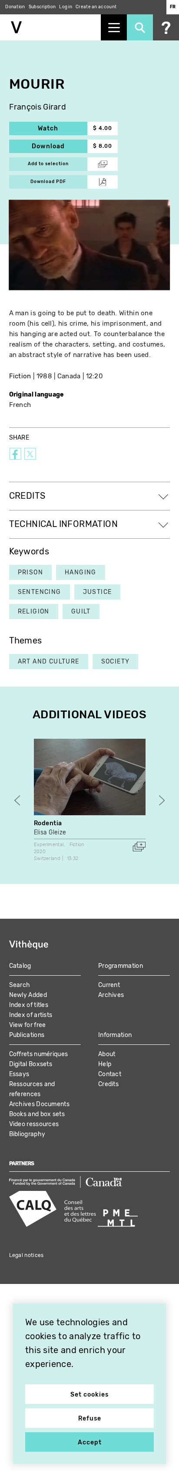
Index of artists (31, 1015)
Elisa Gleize (50, 832)
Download (59, 146)
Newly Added (28, 995)
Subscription (42, 7)
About (107, 1054)
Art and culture (49, 661)
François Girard (37, 107)
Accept (90, 1442)
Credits (108, 1084)
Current (109, 985)
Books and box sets (37, 1114)
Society (115, 661)
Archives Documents (39, 1104)
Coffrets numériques (38, 1054)
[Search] (140, 27)
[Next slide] (162, 800)
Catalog (20, 966)
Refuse (89, 1418)
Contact (109, 1074)
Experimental (49, 844)
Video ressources (34, 1124)
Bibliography (27, 1134)
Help (104, 1064)
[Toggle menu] (114, 27)
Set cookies (89, 1394)
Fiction (20, 376)
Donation (15, 7)
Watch (62, 128)
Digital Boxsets (31, 1064)
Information (115, 1035)
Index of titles (29, 1005)
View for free (27, 1025)
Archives (111, 995)
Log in (65, 7)
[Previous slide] (17, 800)
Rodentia (48, 823)
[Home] (50, 27)
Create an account (96, 7)
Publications (27, 1035)
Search (19, 985)
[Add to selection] (139, 846)
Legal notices (26, 1255)
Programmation (120, 966)
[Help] (166, 27)
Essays (19, 1074)
